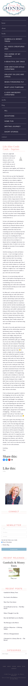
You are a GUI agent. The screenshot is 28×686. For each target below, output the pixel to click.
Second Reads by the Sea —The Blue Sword (14, 607)
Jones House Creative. (12, 677)
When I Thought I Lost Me (11, 613)
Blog (23, 666)
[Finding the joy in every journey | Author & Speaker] (14, 8)
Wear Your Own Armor (10, 602)
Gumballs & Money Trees (11, 592)
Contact (14, 668)
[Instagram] (15, 516)
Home (4, 666)
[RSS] (16, 671)
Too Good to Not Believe (10, 597)
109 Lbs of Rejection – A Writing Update (13, 628)
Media (19, 666)
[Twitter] (12, 516)
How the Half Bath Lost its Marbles (13, 618)
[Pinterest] (18, 516)
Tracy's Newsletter (7, 542)
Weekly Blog (5, 545)
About (9, 666)
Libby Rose (15, 678)
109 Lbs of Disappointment (11, 633)
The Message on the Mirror (11, 622)
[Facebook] (9, 516)
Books (14, 666)
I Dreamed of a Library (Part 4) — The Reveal (14, 639)
